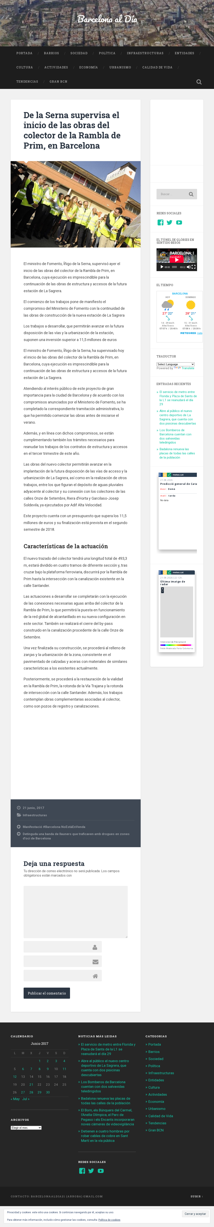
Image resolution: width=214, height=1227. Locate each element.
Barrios (51, 53)
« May (15, 1099)
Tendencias (27, 81)
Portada (24, 53)
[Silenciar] (189, 267)
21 (31, 1085)
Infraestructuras (145, 53)
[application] (177, 259)
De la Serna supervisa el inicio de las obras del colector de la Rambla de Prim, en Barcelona (72, 130)
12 (15, 1077)
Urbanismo (120, 67)
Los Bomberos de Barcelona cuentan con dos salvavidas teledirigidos (175, 436)
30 (48, 1092)
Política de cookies (109, 1219)
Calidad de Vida (157, 67)
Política (107, 53)
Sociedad (79, 53)
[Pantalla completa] (193, 267)
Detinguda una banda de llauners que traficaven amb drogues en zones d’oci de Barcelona (76, 836)
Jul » (25, 1099)
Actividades (56, 67)
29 (39, 1092)
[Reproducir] (162, 267)
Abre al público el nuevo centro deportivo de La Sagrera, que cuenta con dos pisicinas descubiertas (177, 417)
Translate (188, 368)
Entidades (184, 53)
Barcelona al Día (107, 18)
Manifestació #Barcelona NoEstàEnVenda (54, 827)
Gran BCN (59, 81)
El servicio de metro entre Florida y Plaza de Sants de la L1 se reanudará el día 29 (178, 398)
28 (31, 1092)
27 (23, 1092)
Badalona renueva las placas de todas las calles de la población (177, 453)
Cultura (24, 67)
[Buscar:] (177, 194)
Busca (199, 82)
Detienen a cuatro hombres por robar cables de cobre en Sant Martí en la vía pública (105, 1135)
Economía (88, 67)
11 (64, 1069)
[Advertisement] (76, 750)
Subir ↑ (197, 1196)
